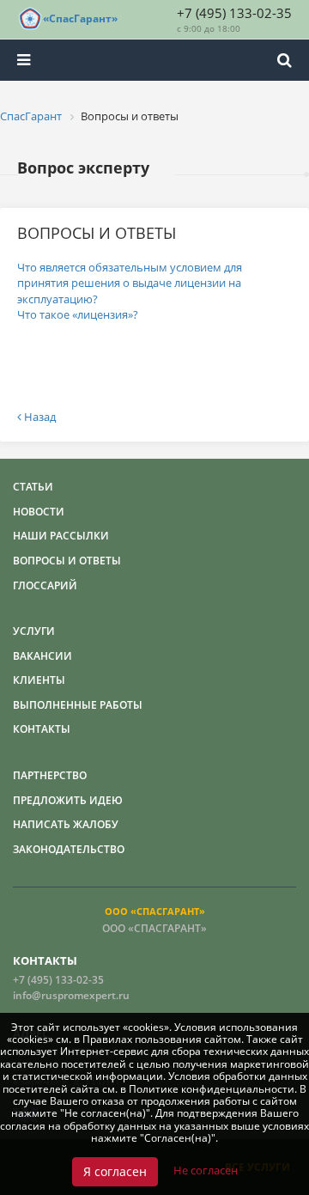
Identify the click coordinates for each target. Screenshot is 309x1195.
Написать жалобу (65, 824)
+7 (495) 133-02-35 (234, 12)
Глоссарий (45, 585)
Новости (38, 511)
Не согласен (205, 1170)
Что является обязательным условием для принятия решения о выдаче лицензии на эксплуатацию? (129, 283)
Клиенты (39, 680)
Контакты (41, 729)
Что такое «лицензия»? (77, 314)
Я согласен (115, 1171)
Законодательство (68, 849)
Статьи (33, 486)
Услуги (34, 631)
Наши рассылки (61, 535)
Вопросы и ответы (67, 560)
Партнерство (50, 775)
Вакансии (42, 656)
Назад (38, 416)
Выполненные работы (77, 705)
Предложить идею (68, 800)
